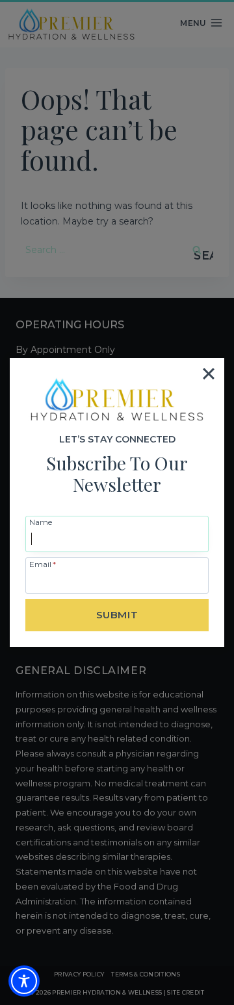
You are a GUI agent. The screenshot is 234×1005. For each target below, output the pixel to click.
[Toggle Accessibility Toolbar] (24, 981)
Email (42, 563)
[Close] (208, 373)
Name (40, 521)
